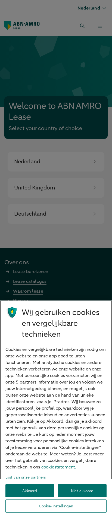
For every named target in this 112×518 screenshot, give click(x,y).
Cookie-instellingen (56, 506)
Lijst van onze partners (25, 477)
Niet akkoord (82, 491)
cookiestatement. (58, 467)
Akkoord (29, 491)
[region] (56, 409)
